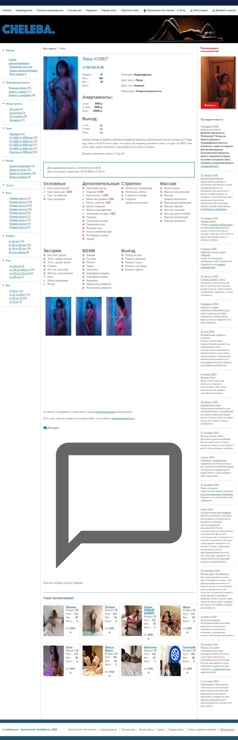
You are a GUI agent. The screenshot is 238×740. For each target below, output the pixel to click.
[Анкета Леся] (53, 661)
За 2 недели (16, 116)
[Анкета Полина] (93, 620)
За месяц (14, 120)
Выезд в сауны (17, 169)
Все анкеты (49, 48)
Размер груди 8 (18, 223)
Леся (69, 647)
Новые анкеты (14, 103)
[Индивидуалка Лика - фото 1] (58, 316)
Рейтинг (10, 50)
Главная (6, 10)
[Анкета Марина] (53, 620)
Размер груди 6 (18, 216)
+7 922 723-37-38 (93, 67)
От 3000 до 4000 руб (21, 144)
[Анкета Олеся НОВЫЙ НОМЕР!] (131, 620)
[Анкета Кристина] (131, 661)
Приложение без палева (160, 10)
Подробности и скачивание (213, 209)
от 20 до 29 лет (17, 245)
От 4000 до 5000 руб (21, 148)
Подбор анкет (109, 10)
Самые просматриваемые (19, 61)
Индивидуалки (24, 10)
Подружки (91, 10)
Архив (160, 729)
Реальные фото (17, 88)
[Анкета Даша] (170, 620)
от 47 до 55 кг (17, 294)
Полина (110, 606)
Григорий (189, 647)
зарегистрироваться (123, 418)
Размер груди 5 (18, 212)
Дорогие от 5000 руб (20, 152)
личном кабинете (210, 166)
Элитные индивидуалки (50, 10)
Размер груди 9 (18, 227)
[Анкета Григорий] (170, 661)
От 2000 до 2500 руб (21, 137)
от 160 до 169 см (18, 269)
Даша (186, 606)
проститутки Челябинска (35, 729)
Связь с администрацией (202, 729)
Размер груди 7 (18, 220)
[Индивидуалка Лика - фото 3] (119, 316)
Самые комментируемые (23, 70)
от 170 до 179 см (18, 273)
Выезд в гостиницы (20, 173)
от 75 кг (13, 301)
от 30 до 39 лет (17, 248)
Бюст (9, 193)
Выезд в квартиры (19, 166)
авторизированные (105, 412)
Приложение (227, 729)
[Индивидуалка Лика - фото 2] (89, 316)
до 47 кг (13, 291)
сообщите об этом (221, 669)
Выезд (9, 160)
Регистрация (201, 10)
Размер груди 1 (18, 198)
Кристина (150, 647)
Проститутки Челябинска (82, 729)
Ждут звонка (17, 74)
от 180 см (14, 277)
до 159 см (15, 266)
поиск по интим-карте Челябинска (217, 494)
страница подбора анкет (220, 225)
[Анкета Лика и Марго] (93, 661)
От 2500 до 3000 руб (21, 141)
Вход (182, 10)
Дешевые (14, 134)
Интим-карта (146, 729)
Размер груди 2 (18, 202)
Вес (8, 285)
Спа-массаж (74, 10)
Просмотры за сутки (20, 66)
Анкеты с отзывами (19, 95)
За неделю (15, 113)
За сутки (14, 109)
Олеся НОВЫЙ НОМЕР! (149, 610)
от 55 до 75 (15, 298)
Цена (9, 128)
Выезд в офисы (18, 177)
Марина (71, 606)
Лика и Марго (109, 649)
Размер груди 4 (18, 209)
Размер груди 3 (18, 205)
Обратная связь (130, 10)
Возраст (10, 236)
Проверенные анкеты (18, 82)
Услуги (10, 185)
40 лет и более (17, 252)
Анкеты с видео (17, 91)
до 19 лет (14, 241)
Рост (8, 260)
